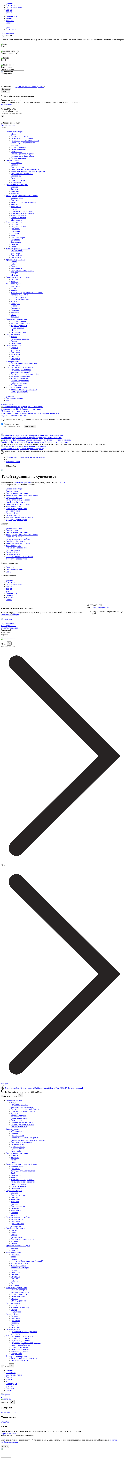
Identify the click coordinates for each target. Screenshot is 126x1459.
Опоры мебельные (13, 511)
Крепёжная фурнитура (15, 502)
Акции (9, 10)
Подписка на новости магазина (14, 415)
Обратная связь (7, 33)
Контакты (10, 21)
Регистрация (11, 29)
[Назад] (2, 1096)
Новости (9, 18)
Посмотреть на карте (10, 615)
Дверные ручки (12, 491)
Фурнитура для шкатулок (16, 520)
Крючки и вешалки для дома (18, 504)
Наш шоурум (11, 16)
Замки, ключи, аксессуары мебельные (22, 495)
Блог (8, 14)
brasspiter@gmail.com (101, 607)
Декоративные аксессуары (17, 493)
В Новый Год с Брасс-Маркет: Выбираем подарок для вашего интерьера (31, 438)
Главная (9, 3)
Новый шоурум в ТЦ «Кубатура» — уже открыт (21, 409)
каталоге (61, 482)
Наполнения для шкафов (16, 509)
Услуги (9, 12)
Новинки (10, 396)
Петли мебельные (13, 513)
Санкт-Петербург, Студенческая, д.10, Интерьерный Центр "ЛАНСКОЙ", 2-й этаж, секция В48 (45, 1088)
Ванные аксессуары (14, 489)
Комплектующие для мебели (18, 500)
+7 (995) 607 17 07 (8, 626)
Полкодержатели (13, 515)
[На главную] (8, 639)
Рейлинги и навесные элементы (19, 517)
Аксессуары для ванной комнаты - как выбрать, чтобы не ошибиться (30, 413)
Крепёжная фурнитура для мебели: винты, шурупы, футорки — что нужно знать (35, 442)
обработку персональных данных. (30, 87)
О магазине (11, 5)
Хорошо (5, 1446)
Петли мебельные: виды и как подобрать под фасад (22, 449)
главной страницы (23, 482)
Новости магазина (11, 424)
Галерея (9, 23)
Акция (8, 400)
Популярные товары (14, 398)
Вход (8, 27)
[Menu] (2, 637)
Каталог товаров (8, 125)
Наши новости (7, 404)
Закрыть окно (6, 104)
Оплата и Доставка (14, 7)
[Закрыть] (9, 643)
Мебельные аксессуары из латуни (15, 411)
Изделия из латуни (14, 498)
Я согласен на (24, 87)
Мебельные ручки (13, 506)
